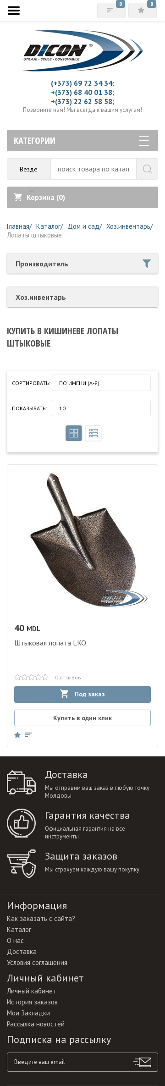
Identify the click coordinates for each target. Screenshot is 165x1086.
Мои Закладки (28, 1013)
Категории (34, 140)
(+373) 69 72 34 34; (82, 83)
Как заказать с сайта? (41, 918)
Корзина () (46, 197)
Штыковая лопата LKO (50, 642)
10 (62, 408)
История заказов (32, 1002)
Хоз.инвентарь (41, 297)
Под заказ (89, 694)
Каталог (19, 929)
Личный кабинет (31, 991)
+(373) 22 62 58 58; (82, 101)
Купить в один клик (82, 718)
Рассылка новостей (36, 1024)
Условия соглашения (37, 962)
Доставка (22, 951)
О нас (15, 940)
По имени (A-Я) (79, 383)
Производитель (42, 263)
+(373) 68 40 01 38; (82, 92)
